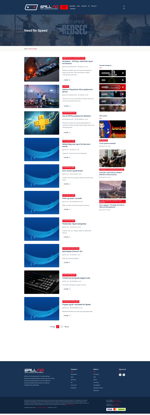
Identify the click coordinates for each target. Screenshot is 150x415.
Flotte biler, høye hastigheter (74, 223)
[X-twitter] (124, 6)
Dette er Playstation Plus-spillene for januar (77, 90)
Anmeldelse (66, 58)
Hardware (72, 8)
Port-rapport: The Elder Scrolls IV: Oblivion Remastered (112, 206)
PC (89, 6)
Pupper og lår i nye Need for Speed (76, 304)
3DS (94, 377)
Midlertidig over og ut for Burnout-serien (76, 145)
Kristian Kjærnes (115, 404)
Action (102, 200)
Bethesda (96, 390)
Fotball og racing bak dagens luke (76, 278)
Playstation (72, 6)
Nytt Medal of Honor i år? (72, 251)
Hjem (25, 49)
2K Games (96, 374)
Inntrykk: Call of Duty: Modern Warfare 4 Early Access (110, 173)
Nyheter (65, 86)
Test (118, 169)
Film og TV (93, 6)
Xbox (78, 6)
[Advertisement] (112, 225)
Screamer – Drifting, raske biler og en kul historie (77, 62)
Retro (73, 248)
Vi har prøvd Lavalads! (107, 143)
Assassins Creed (98, 388)
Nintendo (83, 6)
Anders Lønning (116, 400)
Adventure (108, 200)
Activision (96, 382)
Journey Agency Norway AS (41, 407)
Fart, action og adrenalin (72, 170)
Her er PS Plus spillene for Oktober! (76, 116)
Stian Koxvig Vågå (117, 401)
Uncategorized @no (69, 112)
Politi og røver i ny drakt (72, 198)
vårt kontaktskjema (70, 404)
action (95, 380)
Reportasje (103, 140)
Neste (67, 327)
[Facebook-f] (124, 8)
